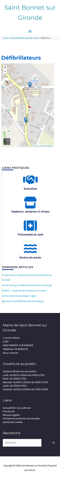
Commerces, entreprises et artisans (30, 211)
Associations (30, 188)
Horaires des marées (30, 257)
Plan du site (9, 411)
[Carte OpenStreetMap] (6, 133)
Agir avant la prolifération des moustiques (23, 301)
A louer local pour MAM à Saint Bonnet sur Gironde (27, 285)
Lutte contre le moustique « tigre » (19, 295)
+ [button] (5, 67)
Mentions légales (11, 415)
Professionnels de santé (30, 234)
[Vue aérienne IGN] (6, 141)
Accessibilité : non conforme (17, 407)
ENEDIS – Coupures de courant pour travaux (24, 290)
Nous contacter (10, 352)
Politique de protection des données (21, 418)
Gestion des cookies (13, 422)
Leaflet (36, 146)
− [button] (5, 71)
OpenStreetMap (46, 146)
